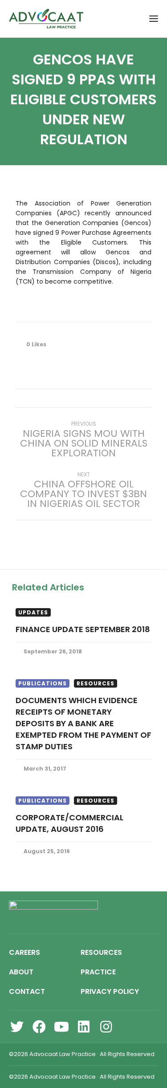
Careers (24, 952)
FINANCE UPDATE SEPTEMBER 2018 (83, 629)
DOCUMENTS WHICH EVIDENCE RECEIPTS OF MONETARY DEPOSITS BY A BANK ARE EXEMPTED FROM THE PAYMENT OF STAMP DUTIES (83, 723)
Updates (33, 612)
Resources (95, 683)
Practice (98, 972)
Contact (27, 991)
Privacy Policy (110, 991)
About (21, 972)
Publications (42, 683)
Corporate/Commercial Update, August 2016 (69, 823)
